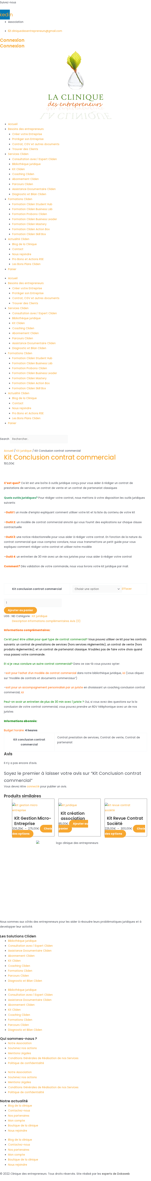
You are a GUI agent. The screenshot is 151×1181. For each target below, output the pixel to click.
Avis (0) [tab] (75, 621)
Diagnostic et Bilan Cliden (29, 194)
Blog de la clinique (20, 1106)
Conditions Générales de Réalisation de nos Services (43, 1058)
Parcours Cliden (22, 184)
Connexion (12, 40)
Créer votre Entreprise (27, 134)
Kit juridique (24, 451)
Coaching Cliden (23, 174)
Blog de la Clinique (24, 244)
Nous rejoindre (21, 254)
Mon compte (16, 1121)
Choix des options (32, 831)
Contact (17, 249)
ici (123, 673)
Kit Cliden (18, 169)
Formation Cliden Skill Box (29, 234)
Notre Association (20, 1043)
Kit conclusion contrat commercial (37, 589)
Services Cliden (18, 154)
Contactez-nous (19, 1110)
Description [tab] (19, 621)
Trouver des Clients (25, 149)
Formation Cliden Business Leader (34, 219)
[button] (75, 432)
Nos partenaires (18, 1116)
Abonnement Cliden (25, 179)
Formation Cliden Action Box (31, 229)
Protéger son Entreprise (28, 139)
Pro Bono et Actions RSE (28, 259)
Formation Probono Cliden (29, 214)
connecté (33, 786)
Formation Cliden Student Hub (32, 204)
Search (4, 439)
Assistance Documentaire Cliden (34, 189)
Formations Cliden (20, 199)
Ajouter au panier (20, 610)
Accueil (12, 124)
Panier (12, 269)
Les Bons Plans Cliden (26, 264)
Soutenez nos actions (22, 1048)
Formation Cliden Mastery (29, 224)
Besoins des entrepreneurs (26, 129)
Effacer (127, 589)
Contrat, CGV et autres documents (35, 144)
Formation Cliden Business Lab (32, 209)
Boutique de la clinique (23, 1125)
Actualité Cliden (18, 239)
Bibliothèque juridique (26, 164)
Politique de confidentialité (26, 1063)
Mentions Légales (19, 1053)
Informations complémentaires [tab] (48, 621)
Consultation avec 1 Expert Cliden (34, 159)
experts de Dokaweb (116, 1174)
